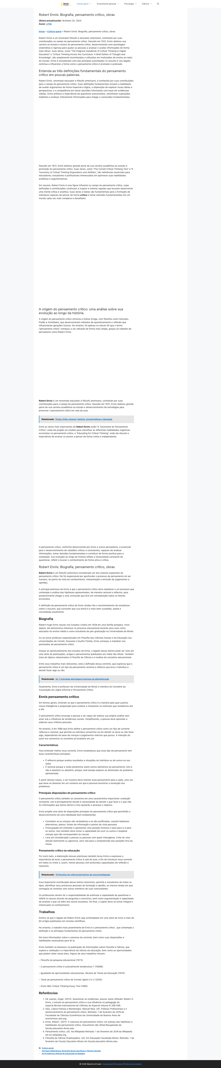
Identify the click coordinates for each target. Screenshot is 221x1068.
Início (42, 31)
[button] (158, 4)
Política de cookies (133, 1064)
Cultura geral (83, 4)
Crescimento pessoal (106, 4)
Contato (118, 1064)
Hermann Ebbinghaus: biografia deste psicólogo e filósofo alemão (71, 1051)
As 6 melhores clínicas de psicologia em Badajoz (63, 1053)
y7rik (49, 24)
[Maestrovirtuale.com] (66, 4)
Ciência (145, 4)
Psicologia (129, 4)
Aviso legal (108, 1064)
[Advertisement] (86, 120)
